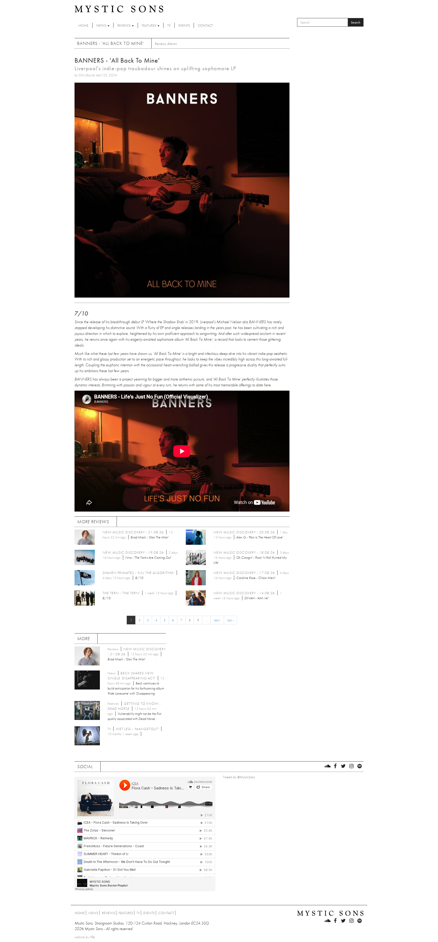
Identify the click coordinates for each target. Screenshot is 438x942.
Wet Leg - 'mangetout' (137, 729)
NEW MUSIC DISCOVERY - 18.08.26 (244, 552)
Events (184, 25)
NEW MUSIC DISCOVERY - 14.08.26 (244, 593)
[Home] (119, 8)
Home (83, 25)
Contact (205, 25)
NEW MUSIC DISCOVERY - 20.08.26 (244, 532)
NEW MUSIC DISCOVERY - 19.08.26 (133, 552)
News (101, 25)
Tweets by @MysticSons (239, 777)
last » (230, 620)
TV (169, 25)
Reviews (124, 25)
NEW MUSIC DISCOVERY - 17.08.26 (244, 572)
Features (149, 25)
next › (217, 620)
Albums (172, 43)
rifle (92, 937)
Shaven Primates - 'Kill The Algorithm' (138, 572)
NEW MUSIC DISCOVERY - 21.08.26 (133, 532)
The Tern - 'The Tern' (121, 593)
